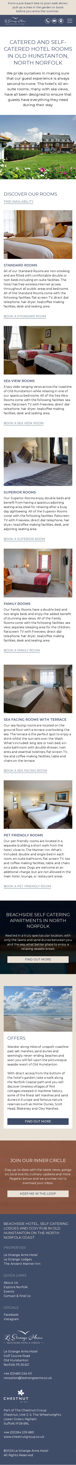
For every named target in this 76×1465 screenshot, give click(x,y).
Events (9, 1291)
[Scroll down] (38, 173)
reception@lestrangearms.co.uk (28, 1378)
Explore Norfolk (16, 1287)
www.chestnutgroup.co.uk (24, 1437)
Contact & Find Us (17, 1296)
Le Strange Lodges (18, 1259)
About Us (11, 1282)
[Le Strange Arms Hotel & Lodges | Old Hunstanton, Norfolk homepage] (15, 20)
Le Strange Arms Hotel (21, 1255)
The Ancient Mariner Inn (22, 1264)
